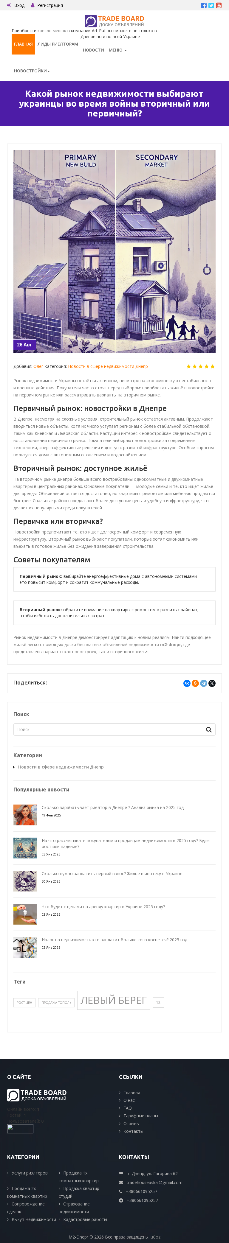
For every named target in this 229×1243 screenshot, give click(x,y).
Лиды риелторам (58, 44)
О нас (129, 1100)
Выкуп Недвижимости (34, 1219)
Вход (19, 5)
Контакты (133, 1131)
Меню (116, 50)
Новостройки (30, 71)
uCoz (155, 1237)
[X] (212, 683)
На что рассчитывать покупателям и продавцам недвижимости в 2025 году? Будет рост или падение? (126, 843)
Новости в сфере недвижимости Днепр (108, 366)
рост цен (24, 1003)
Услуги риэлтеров (30, 1173)
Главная (23, 44)
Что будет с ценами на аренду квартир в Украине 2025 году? (103, 906)
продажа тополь (56, 1003)
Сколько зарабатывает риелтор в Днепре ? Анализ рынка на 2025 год (113, 807)
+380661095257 (141, 1191)
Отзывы (131, 1123)
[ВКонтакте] (187, 683)
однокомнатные (150, 479)
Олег (38, 366)
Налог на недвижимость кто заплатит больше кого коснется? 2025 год (114, 939)
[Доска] (114, 21)
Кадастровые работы (85, 1219)
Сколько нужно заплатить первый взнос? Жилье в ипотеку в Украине (112, 873)
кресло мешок (52, 30)
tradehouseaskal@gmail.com (154, 1182)
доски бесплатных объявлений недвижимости (122, 644)
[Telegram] (203, 683)
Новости (93, 50)
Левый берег (114, 1000)
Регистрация (50, 5)
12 (158, 1002)
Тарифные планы (140, 1115)
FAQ (127, 1108)
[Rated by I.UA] (20, 1128)
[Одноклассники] (195, 683)
